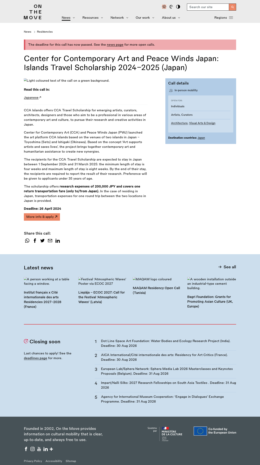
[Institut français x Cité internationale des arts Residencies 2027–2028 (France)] (48, 295)
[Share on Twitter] (42, 242)
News (27, 32)
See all (230, 267)
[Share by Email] (50, 242)
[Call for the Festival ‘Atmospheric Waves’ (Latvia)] (102, 293)
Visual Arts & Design (202, 123)
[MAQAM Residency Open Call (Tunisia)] (157, 288)
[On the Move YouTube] (39, 450)
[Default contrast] (164, 7)
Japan (201, 138)
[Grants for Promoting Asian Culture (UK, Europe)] (211, 295)
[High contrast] (178, 7)
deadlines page (35, 358)
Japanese (31, 97)
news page (115, 44)
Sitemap (71, 461)
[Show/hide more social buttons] (51, 449)
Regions (220, 17)
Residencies (45, 32)
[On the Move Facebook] (26, 450)
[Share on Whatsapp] (27, 242)
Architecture (179, 123)
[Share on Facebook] (35, 242)
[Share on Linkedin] (58, 242)
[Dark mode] (171, 7)
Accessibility (53, 461)
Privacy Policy (33, 461)
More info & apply (40, 216)
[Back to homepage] (33, 18)
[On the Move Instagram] (33, 450)
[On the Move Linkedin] (46, 450)
